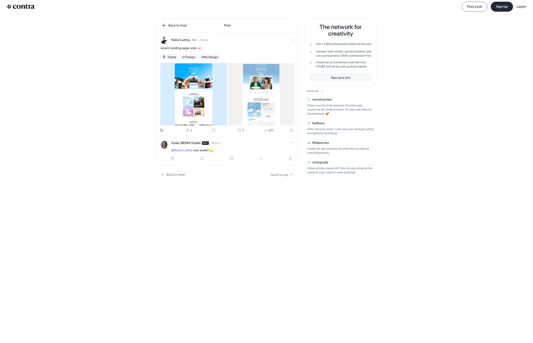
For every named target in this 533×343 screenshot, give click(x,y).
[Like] (241, 130)
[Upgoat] (161, 130)
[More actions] (293, 40)
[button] (227, 84)
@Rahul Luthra (182, 150)
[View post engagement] (261, 158)
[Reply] (189, 130)
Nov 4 (204, 40)
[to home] (21, 6)
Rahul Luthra (180, 40)
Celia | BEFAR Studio (186, 143)
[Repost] (213, 130)
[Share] (291, 130)
